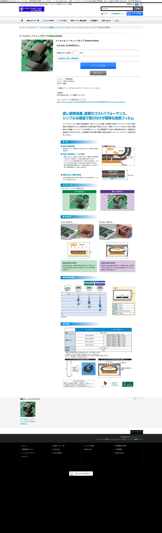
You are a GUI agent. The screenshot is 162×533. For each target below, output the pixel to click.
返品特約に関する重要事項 (68, 58)
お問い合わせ (98, 73)
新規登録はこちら (118, 13)
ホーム (24, 445)
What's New (88, 449)
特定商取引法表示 (120, 445)
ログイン (106, 13)
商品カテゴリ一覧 (58, 445)
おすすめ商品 (57, 453)
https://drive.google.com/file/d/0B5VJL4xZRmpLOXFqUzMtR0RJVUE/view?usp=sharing (91, 102)
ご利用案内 (118, 449)
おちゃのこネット (136, 437)
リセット (139, 398)
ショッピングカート (28, 453)
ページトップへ (138, 432)
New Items (56, 449)
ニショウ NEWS (89, 445)
